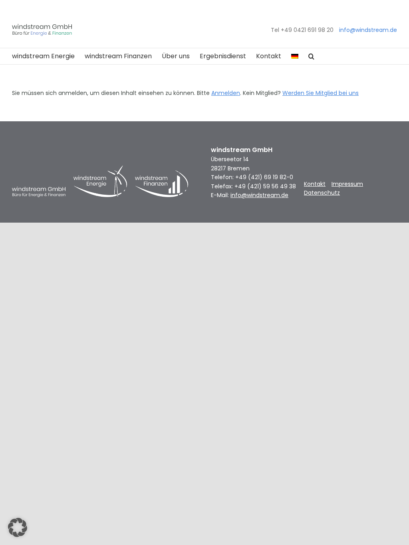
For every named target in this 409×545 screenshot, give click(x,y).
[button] (311, 56)
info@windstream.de (368, 30)
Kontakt (315, 184)
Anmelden (225, 93)
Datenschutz (322, 193)
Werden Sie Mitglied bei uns (320, 93)
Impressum (347, 184)
